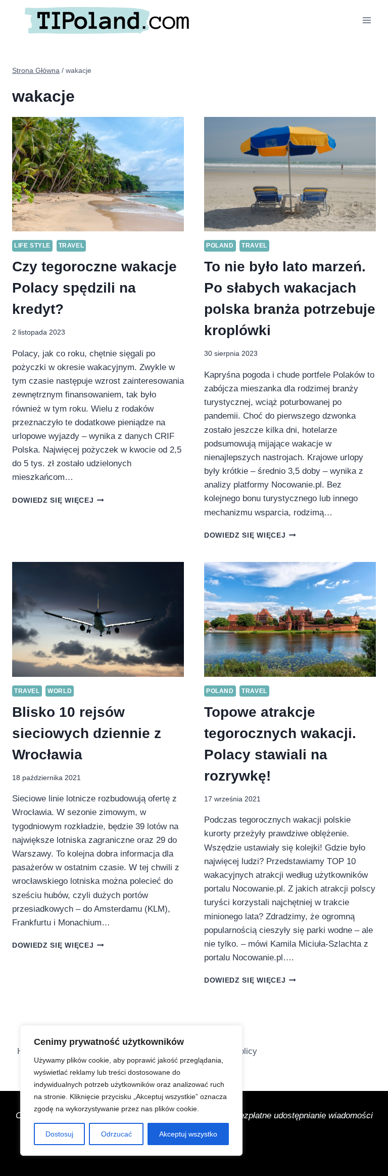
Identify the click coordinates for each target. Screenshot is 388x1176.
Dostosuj (59, 1134)
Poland (220, 245)
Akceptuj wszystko (188, 1134)
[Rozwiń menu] (366, 20)
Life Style (32, 245)
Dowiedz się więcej (58, 500)
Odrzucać (116, 1134)
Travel (71, 245)
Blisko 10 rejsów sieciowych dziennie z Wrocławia (86, 733)
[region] (131, 1090)
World (59, 691)
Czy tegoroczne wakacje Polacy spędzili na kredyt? (94, 288)
